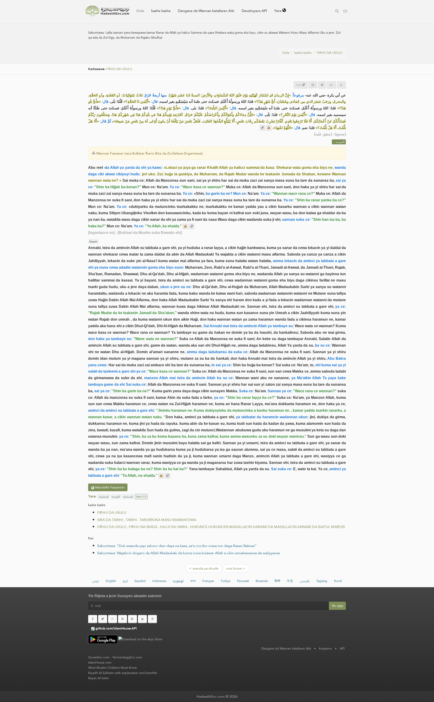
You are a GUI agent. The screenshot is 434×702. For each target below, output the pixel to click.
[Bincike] (337, 11)
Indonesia (159, 581)
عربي (95, 581)
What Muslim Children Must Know (112, 668)
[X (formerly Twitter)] (102, 619)
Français (208, 581)
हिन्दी (277, 581)
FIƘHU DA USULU (329, 53)
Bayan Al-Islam (98, 678)
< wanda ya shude (204, 568)
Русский (243, 581)
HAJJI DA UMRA (173, 527)
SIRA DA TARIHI (110, 520)
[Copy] (262, 128)
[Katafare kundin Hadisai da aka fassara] (107, 11)
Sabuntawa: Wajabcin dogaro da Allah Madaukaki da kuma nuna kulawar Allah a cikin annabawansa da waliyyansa (188, 553)
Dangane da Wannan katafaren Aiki (206, 10)
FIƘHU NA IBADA (143, 527)
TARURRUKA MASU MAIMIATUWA (167, 520)
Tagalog (321, 581)
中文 (290, 581)
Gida (140, 10)
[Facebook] (92, 619)
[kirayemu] (345, 11)
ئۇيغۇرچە (178, 581)
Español (140, 581)
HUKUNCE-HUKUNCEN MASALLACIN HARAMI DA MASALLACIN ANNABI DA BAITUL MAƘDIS (267, 527)
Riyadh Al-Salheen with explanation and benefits (122, 673)
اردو (125, 581)
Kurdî (338, 581)
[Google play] (132, 619)
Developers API (254, 10)
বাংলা (193, 581)
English (111, 581)
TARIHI (131, 520)
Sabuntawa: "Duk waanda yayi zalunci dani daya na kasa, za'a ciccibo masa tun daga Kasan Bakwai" (177, 545)
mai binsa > (235, 568)
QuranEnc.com (98, 657)
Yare (278, 10)
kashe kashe (161, 10)
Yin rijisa (337, 606)
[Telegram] (122, 619)
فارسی (304, 581)
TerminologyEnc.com (127, 657)
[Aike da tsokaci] (268, 128)
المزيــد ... (338, 141)
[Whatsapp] (112, 619)
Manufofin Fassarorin (109, 487)
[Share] (312, 84)
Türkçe (225, 581)
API (342, 648)
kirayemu (325, 648)
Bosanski (262, 581)
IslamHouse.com (99, 662)
